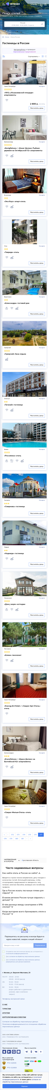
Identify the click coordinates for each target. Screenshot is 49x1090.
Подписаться (40, 945)
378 (5, 839)
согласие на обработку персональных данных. (24, 956)
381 (22, 839)
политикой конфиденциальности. (17, 953)
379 (11, 839)
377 (41, 835)
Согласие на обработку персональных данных (20, 1022)
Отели (7, 37)
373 (18, 835)
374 (23, 835)
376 (35, 835)
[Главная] (3, 37)
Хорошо (24, 1086)
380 (16, 839)
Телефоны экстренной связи (13, 999)
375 (29, 835)
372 (12, 835)
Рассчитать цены (36, 108)
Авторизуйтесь (19, 50)
